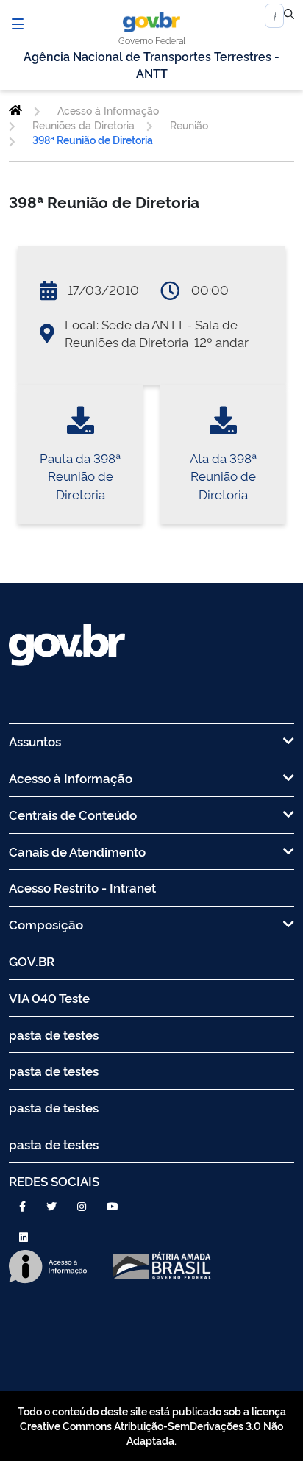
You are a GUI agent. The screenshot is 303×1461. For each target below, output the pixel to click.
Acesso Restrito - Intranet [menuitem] (82, 887)
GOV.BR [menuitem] (31, 960)
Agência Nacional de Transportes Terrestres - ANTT (151, 64)
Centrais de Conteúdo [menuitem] (73, 814)
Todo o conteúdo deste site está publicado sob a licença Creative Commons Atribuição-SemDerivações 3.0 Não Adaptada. (152, 1426)
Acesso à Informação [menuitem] (70, 777)
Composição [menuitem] (46, 923)
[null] (289, 16)
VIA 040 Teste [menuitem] (49, 997)
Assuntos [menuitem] (35, 740)
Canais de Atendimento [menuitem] (77, 851)
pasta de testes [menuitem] (54, 1034)
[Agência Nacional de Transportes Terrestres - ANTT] (15, 110)
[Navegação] (18, 23)
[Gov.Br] (151, 22)
